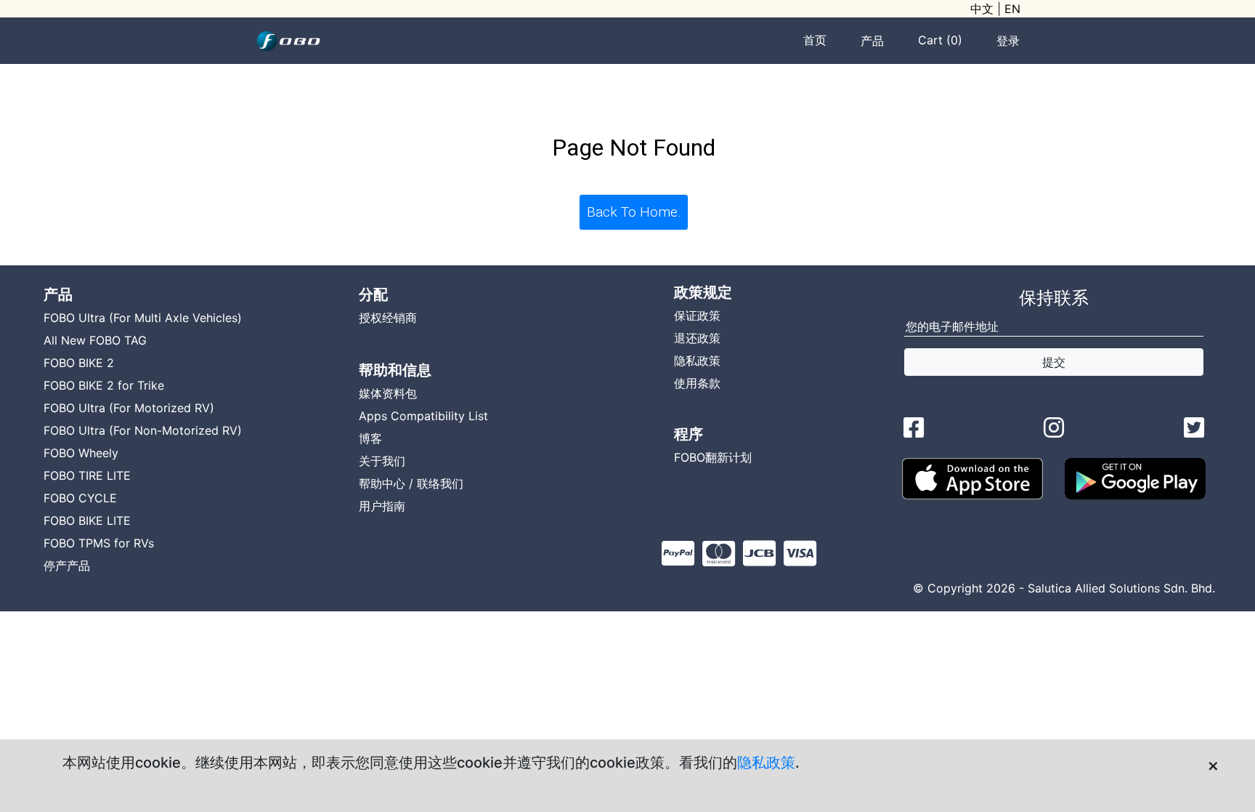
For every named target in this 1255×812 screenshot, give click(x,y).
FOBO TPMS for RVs (99, 543)
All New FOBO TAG (95, 340)
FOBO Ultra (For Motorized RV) (129, 408)
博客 (370, 438)
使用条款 (697, 383)
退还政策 (697, 338)
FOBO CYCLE (80, 498)
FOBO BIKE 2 (79, 362)
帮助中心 (382, 483)
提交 (1053, 362)
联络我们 (440, 483)
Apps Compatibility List (423, 416)
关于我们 (382, 461)
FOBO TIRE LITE (87, 475)
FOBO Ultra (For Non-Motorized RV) (143, 430)
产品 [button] (872, 40)
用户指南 (382, 506)
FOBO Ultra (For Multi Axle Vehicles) (143, 317)
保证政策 (697, 315)
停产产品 (67, 565)
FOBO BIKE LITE (87, 520)
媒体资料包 (388, 393)
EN (1012, 8)
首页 (814, 40)
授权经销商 (388, 317)
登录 (1008, 40)
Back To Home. (634, 212)
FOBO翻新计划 (713, 457)
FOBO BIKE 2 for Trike (104, 385)
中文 (982, 8)
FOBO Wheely (81, 453)
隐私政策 (766, 762)
